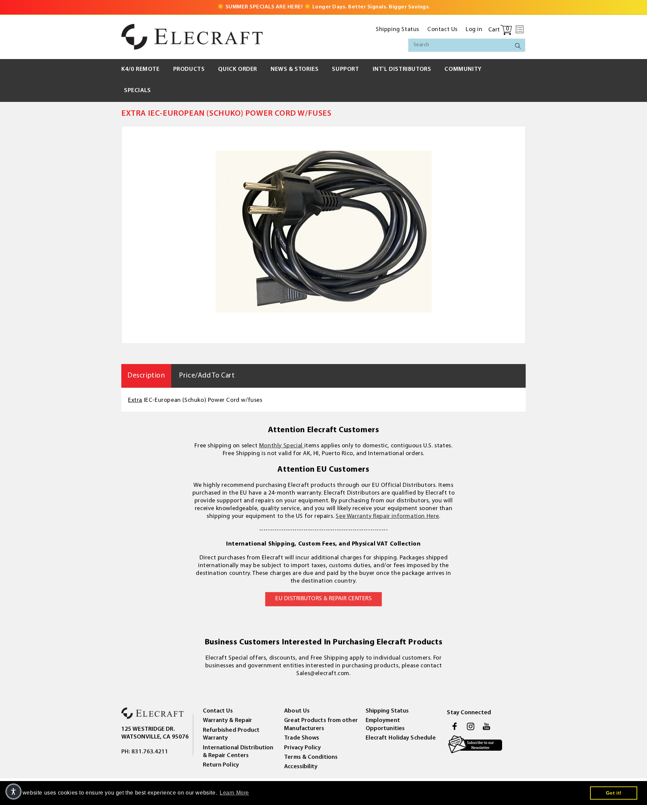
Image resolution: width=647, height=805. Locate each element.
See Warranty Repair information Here (387, 516)
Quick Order (237, 69)
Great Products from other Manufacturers (321, 724)
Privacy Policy (302, 748)
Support (345, 69)
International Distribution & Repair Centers (238, 752)
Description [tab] (146, 375)
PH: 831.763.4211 (144, 752)
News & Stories (294, 69)
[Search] (518, 45)
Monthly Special (281, 446)
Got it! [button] (614, 793)
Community (462, 69)
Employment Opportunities (385, 724)
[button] (519, 29)
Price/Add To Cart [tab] (207, 375)
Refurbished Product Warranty (231, 734)
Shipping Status (387, 711)
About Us (297, 711)
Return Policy (221, 765)
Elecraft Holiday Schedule (401, 738)
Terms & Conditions (311, 757)
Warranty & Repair (227, 721)
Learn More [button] (234, 793)
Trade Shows (301, 738)
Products (189, 69)
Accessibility (300, 767)
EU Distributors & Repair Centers (323, 599)
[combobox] (466, 45)
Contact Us (218, 711)
